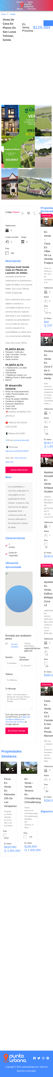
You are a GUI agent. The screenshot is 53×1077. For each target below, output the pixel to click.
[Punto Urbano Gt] (14, 1058)
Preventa (32, 9)
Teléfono (9, 674)
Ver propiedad (10, 771)
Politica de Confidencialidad (17, 718)
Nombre (9, 657)
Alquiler (20, 9)
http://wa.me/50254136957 (17, 451)
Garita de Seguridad (13, 554)
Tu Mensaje (10, 688)
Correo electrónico (24, 658)
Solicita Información (19, 470)
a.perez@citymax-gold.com (32, 649)
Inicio (3, 14)
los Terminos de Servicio (15, 720)
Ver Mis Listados (14, 645)
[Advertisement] (26, 77)
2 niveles (12, 545)
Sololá (12, 14)
